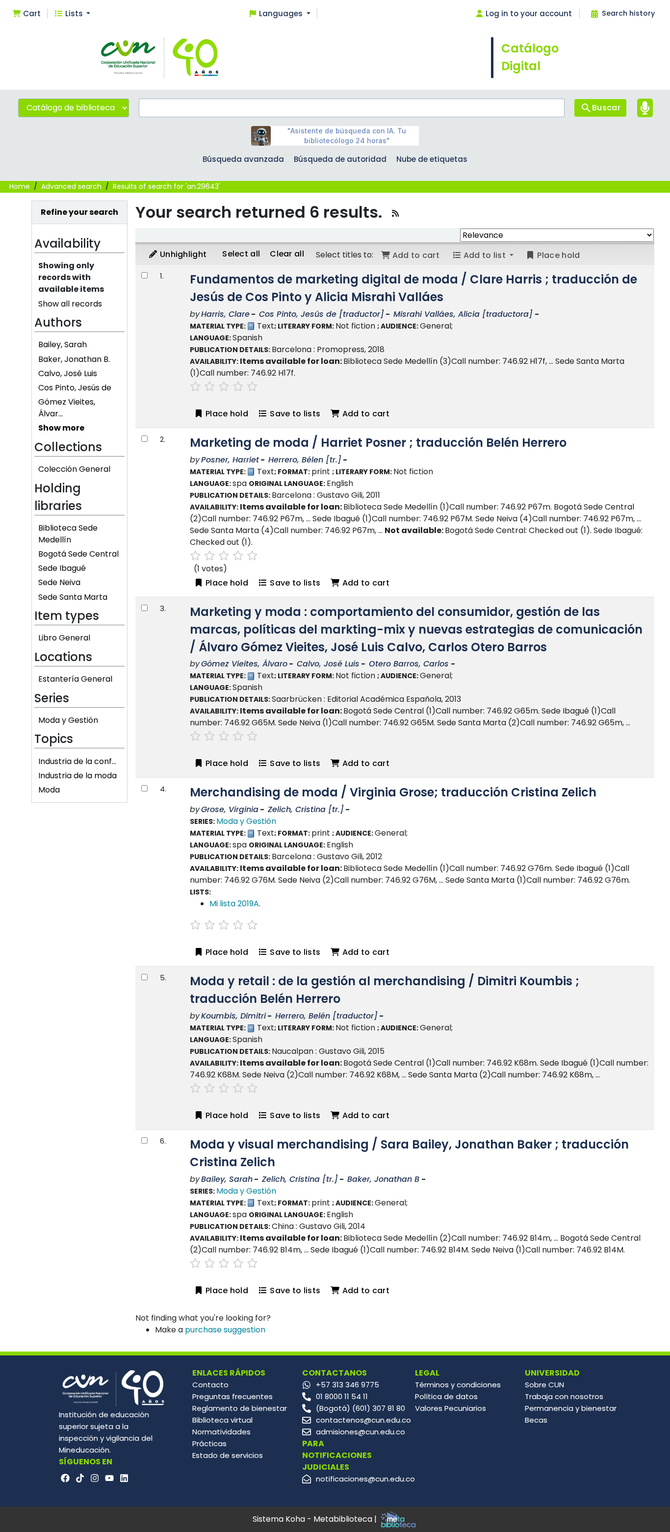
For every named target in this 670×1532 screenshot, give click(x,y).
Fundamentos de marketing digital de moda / (413, 288)
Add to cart (364, 413)
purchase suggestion (225, 1329)
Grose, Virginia (229, 809)
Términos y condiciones (458, 1384)
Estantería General (75, 679)
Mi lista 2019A (234, 903)
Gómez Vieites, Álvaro (244, 663)
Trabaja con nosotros (564, 1396)
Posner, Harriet (230, 459)
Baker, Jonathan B (383, 1179)
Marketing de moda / (378, 442)
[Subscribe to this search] (395, 213)
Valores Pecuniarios (450, 1408)
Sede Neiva (59, 582)
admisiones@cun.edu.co (360, 1432)
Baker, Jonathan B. (74, 359)
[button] (26, 14)
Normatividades (221, 1432)
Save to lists (294, 413)
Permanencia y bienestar (571, 1408)
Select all (241, 253)
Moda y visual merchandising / (409, 1153)
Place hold (226, 413)
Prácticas (209, 1443)
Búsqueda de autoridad (340, 159)
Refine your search (79, 212)
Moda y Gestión (68, 720)
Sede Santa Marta (72, 597)
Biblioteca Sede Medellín (68, 533)
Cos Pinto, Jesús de (74, 387)
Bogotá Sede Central (78, 554)
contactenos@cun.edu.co (363, 1420)
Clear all (287, 253)
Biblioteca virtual (222, 1420)
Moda (49, 789)
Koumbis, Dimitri (233, 1015)
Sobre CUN (544, 1384)
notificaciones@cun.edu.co (365, 1479)
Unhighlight (182, 254)
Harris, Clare (225, 314)
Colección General (74, 469)
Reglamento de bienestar (239, 1408)
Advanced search (71, 186)
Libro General (64, 637)
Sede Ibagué (62, 568)
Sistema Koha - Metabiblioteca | (316, 1519)
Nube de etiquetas (431, 159)
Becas (536, 1420)
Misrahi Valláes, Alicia (463, 314)
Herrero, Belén (326, 1015)
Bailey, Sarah (62, 344)
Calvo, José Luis (67, 373)
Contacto (210, 1384)
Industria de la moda (77, 775)
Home (19, 186)
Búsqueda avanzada (243, 159)
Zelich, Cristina (306, 809)
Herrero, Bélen (304, 459)
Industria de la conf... (77, 761)
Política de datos (446, 1396)
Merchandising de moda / (393, 792)
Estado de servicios (227, 1455)
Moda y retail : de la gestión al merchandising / (384, 990)
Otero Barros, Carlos (409, 663)
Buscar (606, 107)
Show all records (70, 303)
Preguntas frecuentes (232, 1396)
